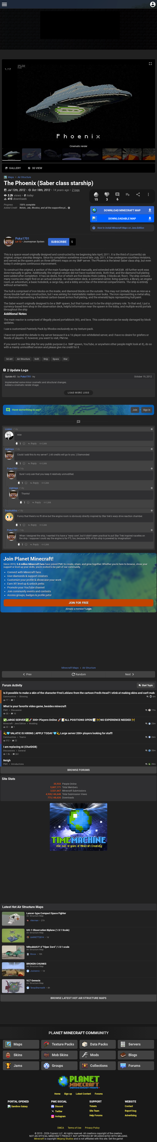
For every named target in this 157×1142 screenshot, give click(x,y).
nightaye (9, 449)
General (22, 750)
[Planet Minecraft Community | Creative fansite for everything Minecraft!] (78, 1082)
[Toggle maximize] (150, 63)
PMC (5, 710)
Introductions (17, 764)
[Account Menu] (152, 4)
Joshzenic (35, 971)
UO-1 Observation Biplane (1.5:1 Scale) (48, 930)
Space (56, 359)
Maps (11, 177)
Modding (33, 723)
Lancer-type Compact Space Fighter (46, 913)
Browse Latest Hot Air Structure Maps (78, 998)
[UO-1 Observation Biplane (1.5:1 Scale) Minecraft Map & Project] (13, 936)
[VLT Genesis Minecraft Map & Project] (13, 986)
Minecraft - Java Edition (14, 723)
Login (89, 609)
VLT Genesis (33, 980)
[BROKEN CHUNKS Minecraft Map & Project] (13, 969)
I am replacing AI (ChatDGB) (20, 746)
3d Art (9, 359)
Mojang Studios (65, 1138)
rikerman (34, 920)
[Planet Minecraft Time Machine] (78, 850)
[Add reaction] (24, 443)
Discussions (9, 750)
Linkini (8, 429)
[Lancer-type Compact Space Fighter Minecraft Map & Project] (13, 919)
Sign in (146, 410)
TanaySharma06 (37, 988)
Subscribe (58, 242)
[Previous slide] (9, 104)
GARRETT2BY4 (37, 937)
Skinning (23, 696)
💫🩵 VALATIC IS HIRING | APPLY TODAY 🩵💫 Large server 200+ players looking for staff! (58, 733)
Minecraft (39, 1138)
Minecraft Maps (70, 667)
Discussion (16, 710)
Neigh (7, 760)
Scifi (36, 359)
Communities (9, 696)
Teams (22, 737)
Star (65, 359)
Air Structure (24, 177)
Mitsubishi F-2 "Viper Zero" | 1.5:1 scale (47, 946)
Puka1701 (22, 238)
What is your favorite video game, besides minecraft (34, 706)
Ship (45, 359)
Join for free (78, 603)
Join (135, 410)
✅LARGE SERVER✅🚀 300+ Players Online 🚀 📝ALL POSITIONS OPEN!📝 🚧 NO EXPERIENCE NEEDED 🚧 (69, 719)
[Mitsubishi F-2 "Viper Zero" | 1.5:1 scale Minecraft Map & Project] (13, 952)
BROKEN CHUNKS (36, 963)
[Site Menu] (4, 4)
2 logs (76, 190)
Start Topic (147, 685)
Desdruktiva (11, 510)
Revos (33, 954)
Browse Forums (78, 769)
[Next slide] (147, 104)
